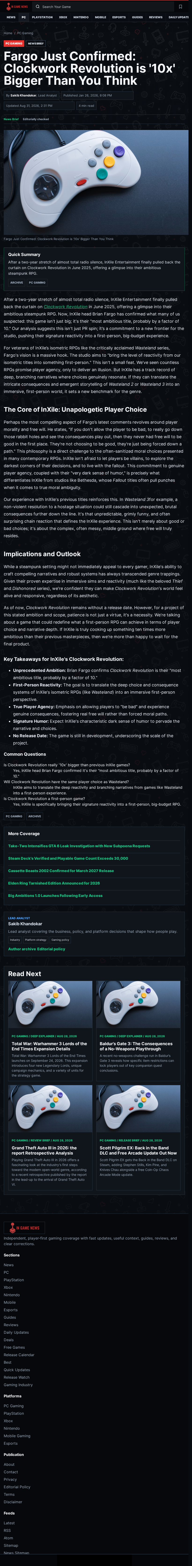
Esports (119, 17)
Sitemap (11, 1545)
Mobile (100, 17)
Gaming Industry (18, 1384)
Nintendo (81, 17)
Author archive (22, 949)
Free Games (14, 1347)
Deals (9, 1339)
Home (8, 33)
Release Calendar (19, 1354)
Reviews (155, 17)
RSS (7, 1530)
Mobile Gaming (17, 1435)
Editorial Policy (17, 1487)
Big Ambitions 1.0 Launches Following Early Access (55, 895)
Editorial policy (51, 949)
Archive (16, 282)
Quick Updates (17, 1369)
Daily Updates (16, 1332)
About (9, 1464)
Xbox (63, 17)
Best (7, 1362)
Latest (9, 1523)
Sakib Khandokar (23, 95)
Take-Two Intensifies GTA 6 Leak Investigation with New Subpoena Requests (79, 846)
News (11, 17)
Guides (137, 17)
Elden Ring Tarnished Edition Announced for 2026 (54, 883)
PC (24, 17)
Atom (8, 1538)
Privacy (10, 1479)
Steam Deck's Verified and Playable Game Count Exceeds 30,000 (68, 858)
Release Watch (17, 1377)
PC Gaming (25, 33)
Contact (11, 1472)
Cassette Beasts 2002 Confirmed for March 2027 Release (61, 870)
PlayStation (42, 17)
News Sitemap (16, 1553)
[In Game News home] (17, 6)
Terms (9, 1494)
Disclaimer (13, 1501)
